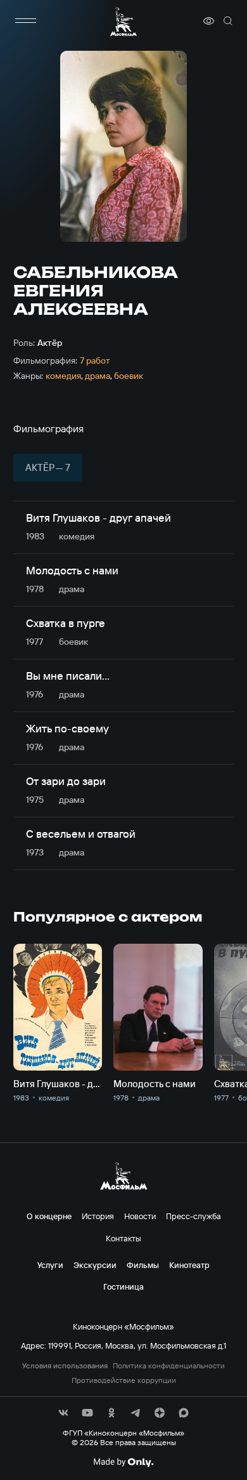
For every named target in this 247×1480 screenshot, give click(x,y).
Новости (140, 1216)
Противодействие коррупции (124, 1380)
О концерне (49, 1216)
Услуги (50, 1265)
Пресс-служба (193, 1216)
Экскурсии (95, 1265)
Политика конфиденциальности (169, 1365)
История (98, 1216)
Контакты (123, 1238)
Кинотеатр (189, 1265)
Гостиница (123, 1286)
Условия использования (65, 1365)
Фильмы (143, 1265)
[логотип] (123, 21)
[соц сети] (63, 1412)
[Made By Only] (123, 1462)
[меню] (26, 21)
